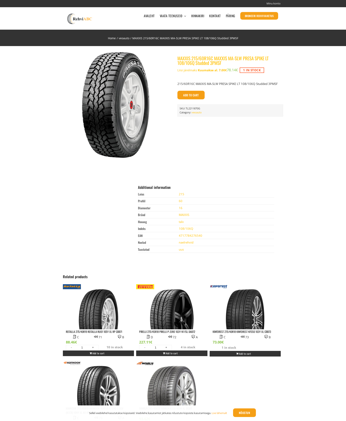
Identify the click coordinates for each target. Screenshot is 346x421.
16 (180, 208)
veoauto (197, 112)
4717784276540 (190, 236)
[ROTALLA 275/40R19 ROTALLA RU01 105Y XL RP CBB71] (98, 316)
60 (180, 201)
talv (181, 222)
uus (181, 249)
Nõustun (244, 413)
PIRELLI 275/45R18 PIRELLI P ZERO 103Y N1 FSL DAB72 (167, 331)
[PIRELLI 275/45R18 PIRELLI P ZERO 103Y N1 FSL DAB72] (171, 316)
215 (181, 194)
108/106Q (186, 229)
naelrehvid (186, 242)
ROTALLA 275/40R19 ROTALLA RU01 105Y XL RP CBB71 (94, 331)
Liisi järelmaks (202, 70)
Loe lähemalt (219, 413)
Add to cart (191, 95)
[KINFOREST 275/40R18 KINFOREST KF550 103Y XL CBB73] (245, 316)
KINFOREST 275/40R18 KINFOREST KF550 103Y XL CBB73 (242, 331)
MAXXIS (184, 215)
